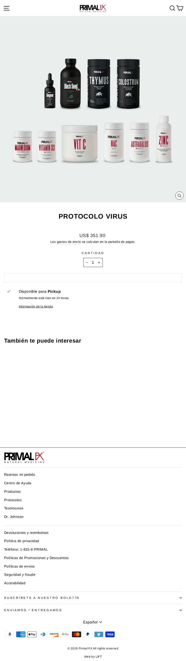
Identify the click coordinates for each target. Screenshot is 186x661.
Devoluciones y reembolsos (26, 533)
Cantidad (93, 253)
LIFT (99, 656)
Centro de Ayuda (17, 483)
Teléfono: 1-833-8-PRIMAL (26, 549)
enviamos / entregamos (33, 610)
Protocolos (13, 500)
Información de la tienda (36, 306)
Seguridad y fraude (19, 574)
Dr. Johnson (13, 517)
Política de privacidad (21, 541)
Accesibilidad (14, 583)
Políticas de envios (19, 566)
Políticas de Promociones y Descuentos (36, 558)
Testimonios (13, 508)
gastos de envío (69, 242)
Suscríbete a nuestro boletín (42, 598)
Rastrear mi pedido (19, 475)
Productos (12, 491)
